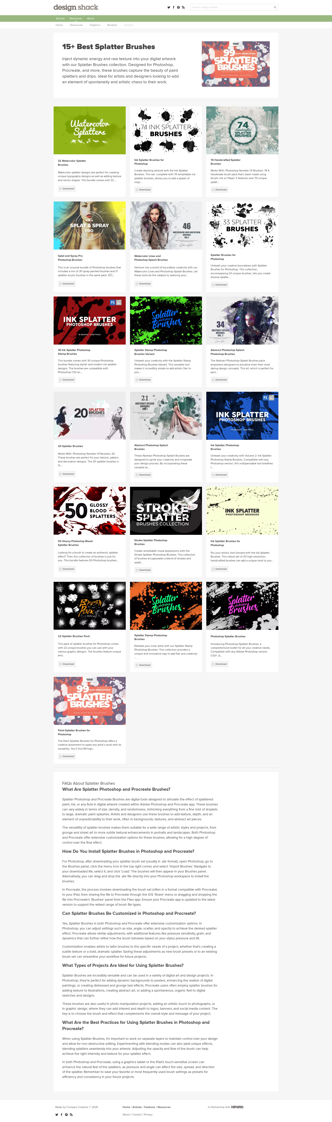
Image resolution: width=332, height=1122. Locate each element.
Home (126, 1107)
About (90, 18)
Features (149, 1107)
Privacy (148, 1114)
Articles (60, 18)
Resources (76, 18)
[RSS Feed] (183, 7)
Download (68, 188)
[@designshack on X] (56, 1114)
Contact (137, 1114)
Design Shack (76, 7)
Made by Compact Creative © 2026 (76, 1107)
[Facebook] (173, 7)
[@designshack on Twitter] (168, 7)
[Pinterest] (178, 7)
